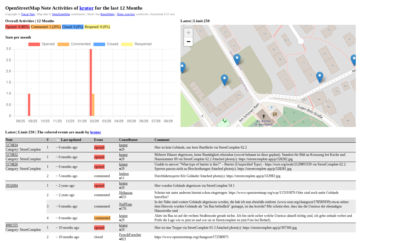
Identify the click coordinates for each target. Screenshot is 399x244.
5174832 (12, 155)
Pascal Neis (28, 14)
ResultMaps (107, 14)
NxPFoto (125, 204)
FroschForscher (130, 235)
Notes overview (126, 14)
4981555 (12, 225)
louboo (124, 174)
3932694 (12, 186)
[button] (182, 68)
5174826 (12, 164)
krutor (86, 8)
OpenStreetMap (61, 14)
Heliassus (126, 193)
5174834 (12, 145)
